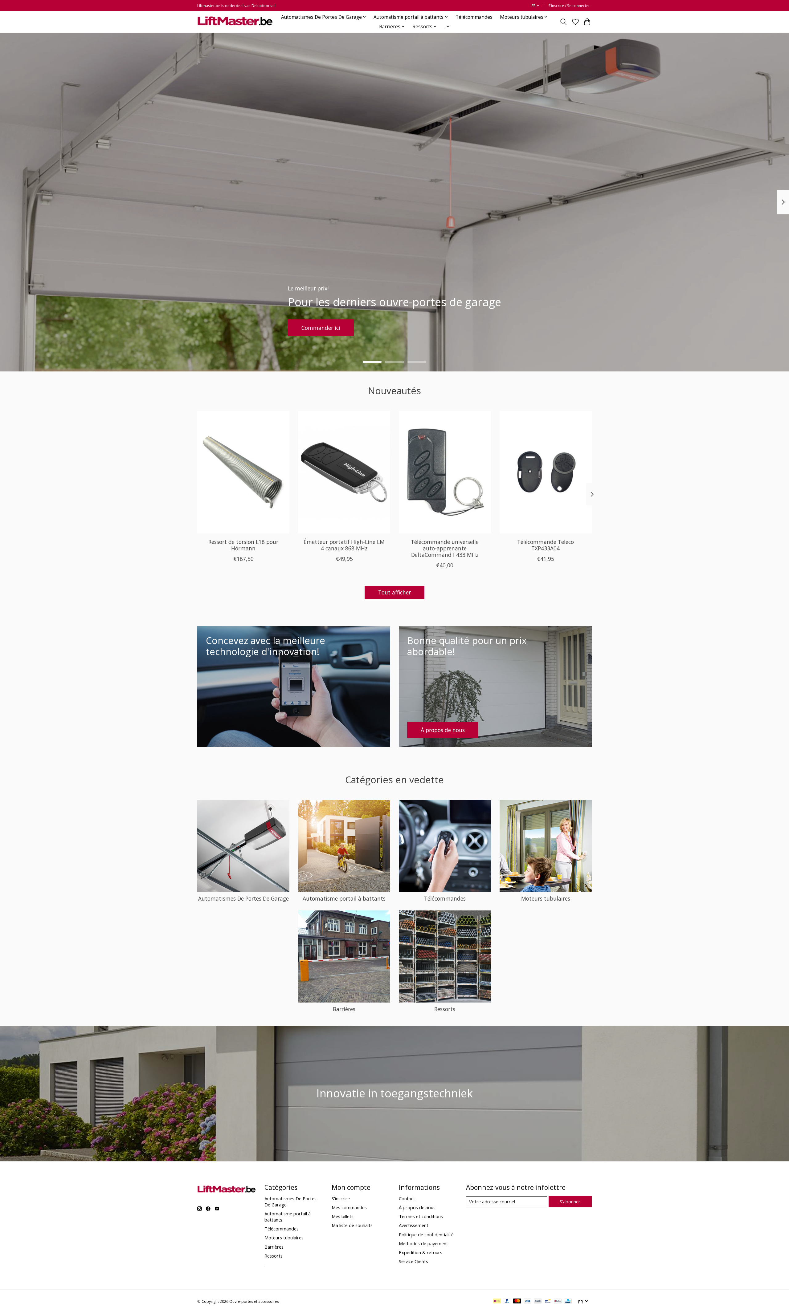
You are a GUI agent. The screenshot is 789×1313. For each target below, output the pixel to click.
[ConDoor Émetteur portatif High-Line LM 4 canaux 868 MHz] (344, 472)
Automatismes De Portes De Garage (243, 898)
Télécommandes (474, 17)
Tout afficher (394, 592)
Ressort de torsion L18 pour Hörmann (243, 545)
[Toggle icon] (563, 21)
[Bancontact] (548, 1302)
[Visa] (528, 1302)
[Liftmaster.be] (235, 21)
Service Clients (413, 1261)
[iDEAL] (497, 1302)
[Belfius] (558, 1302)
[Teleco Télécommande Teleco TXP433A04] (546, 472)
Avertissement (413, 1225)
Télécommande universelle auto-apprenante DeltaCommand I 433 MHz (445, 548)
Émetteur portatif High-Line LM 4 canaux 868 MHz (344, 545)
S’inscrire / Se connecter (569, 5)
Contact (407, 1198)
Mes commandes (349, 1207)
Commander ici (354, 327)
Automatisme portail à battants (344, 898)
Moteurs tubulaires (545, 898)
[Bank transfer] (538, 1302)
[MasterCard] (517, 1302)
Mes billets (343, 1216)
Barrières (344, 1009)
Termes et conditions (421, 1216)
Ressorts (444, 1009)
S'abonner (570, 1201)
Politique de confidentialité (426, 1234)
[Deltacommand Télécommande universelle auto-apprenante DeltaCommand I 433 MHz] (445, 472)
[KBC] (568, 1302)
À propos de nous (417, 1207)
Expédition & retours (420, 1252)
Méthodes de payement (423, 1243)
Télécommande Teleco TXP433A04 (545, 545)
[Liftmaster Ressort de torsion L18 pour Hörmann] (243, 472)
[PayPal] (507, 1302)
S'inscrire (341, 1198)
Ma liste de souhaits (352, 1225)
